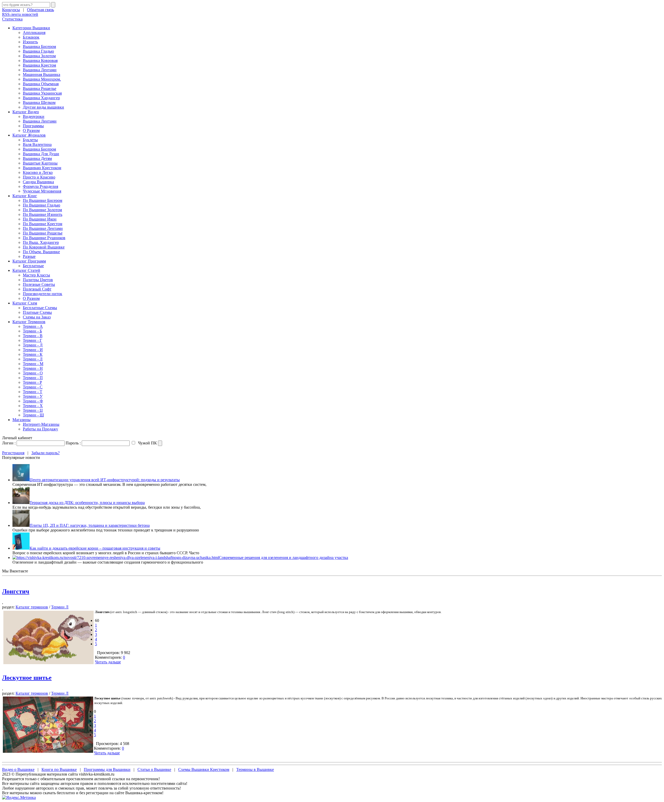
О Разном (31, 130)
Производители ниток (42, 294)
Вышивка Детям (37, 158)
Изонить (30, 42)
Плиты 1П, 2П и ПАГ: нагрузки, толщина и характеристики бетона (90, 525)
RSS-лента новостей (20, 14)
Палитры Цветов (38, 280)
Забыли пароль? (45, 453)
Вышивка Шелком (39, 102)
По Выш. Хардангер (41, 242)
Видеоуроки (33, 116)
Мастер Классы (36, 275)
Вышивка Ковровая (40, 60)
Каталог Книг (24, 196)
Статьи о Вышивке (154, 769)
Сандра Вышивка (38, 182)
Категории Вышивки (31, 28)
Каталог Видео (25, 112)
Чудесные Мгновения (42, 191)
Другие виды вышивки (43, 107)
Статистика (12, 19)
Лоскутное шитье (27, 677)
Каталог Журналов (29, 135)
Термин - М (33, 363)
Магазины (21, 419)
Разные (29, 256)
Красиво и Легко (38, 172)
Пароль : (73, 443)
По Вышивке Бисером (42, 200)
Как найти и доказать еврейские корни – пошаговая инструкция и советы (95, 548)
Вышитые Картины (40, 163)
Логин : (9, 443)
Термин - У (33, 396)
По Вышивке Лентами (43, 228)
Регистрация (13, 453)
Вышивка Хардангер (41, 98)
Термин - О (33, 373)
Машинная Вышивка (41, 74)
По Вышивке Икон (40, 219)
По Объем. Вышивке (41, 252)
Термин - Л (33, 359)
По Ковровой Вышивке (44, 247)
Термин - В (33, 335)
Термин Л (59, 607)
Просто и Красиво (39, 177)
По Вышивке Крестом (42, 224)
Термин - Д (33, 345)
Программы (33, 126)
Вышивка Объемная (41, 84)
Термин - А (33, 326)
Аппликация (34, 32)
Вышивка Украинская (42, 93)
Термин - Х (33, 405)
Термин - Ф (33, 401)
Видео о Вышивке (18, 769)
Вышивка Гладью (38, 51)
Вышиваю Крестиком (42, 168)
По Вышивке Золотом (42, 210)
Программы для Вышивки (107, 769)
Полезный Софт (37, 289)
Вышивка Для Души (41, 154)
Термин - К (33, 354)
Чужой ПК (147, 443)
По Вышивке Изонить (42, 214)
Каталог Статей (26, 270)
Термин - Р (32, 382)
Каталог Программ (29, 261)
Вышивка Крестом (39, 65)
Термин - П (33, 377)
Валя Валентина (37, 144)
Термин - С (33, 387)
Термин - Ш (33, 415)
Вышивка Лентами (40, 70)
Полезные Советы (39, 284)
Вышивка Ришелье (39, 88)
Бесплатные (33, 266)
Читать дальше (108, 662)
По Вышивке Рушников (44, 238)
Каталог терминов (32, 607)
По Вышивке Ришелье (43, 233)
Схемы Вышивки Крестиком (203, 769)
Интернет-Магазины (41, 424)
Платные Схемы (37, 312)
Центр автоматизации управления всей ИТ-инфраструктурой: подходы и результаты (105, 480)
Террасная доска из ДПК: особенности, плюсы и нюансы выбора (87, 502)
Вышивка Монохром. (42, 79)
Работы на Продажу (40, 429)
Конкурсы (11, 10)
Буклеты (30, 140)
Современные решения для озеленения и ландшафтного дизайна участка (283, 557)
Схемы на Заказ (37, 317)
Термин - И (33, 349)
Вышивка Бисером (39, 46)
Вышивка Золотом (39, 56)
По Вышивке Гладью (41, 205)
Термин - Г (32, 340)
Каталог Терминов (28, 322)
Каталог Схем (24, 303)
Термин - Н (33, 368)
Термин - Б (32, 331)
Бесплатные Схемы (40, 308)
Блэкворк (31, 37)
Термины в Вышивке (255, 769)
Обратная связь (40, 10)
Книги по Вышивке (59, 769)
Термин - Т (32, 391)
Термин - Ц (33, 410)
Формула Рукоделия (40, 186)
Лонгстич (15, 591)
